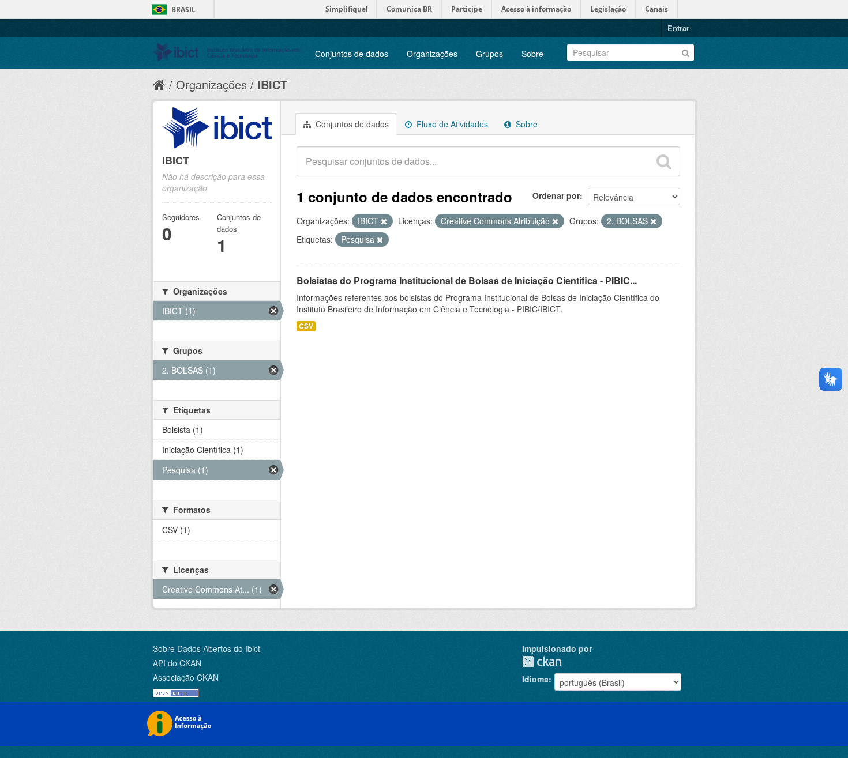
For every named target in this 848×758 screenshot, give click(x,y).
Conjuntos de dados (351, 53)
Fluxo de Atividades (451, 124)
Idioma (535, 679)
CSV (306, 326)
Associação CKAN (186, 677)
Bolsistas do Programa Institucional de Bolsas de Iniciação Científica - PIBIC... (467, 280)
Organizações (432, 53)
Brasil (183, 9)
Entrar (678, 27)
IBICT (272, 84)
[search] (663, 161)
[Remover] (384, 221)
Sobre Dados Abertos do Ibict (206, 648)
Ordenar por (556, 195)
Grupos (489, 53)
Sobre (532, 53)
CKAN (541, 661)
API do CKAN (177, 663)
